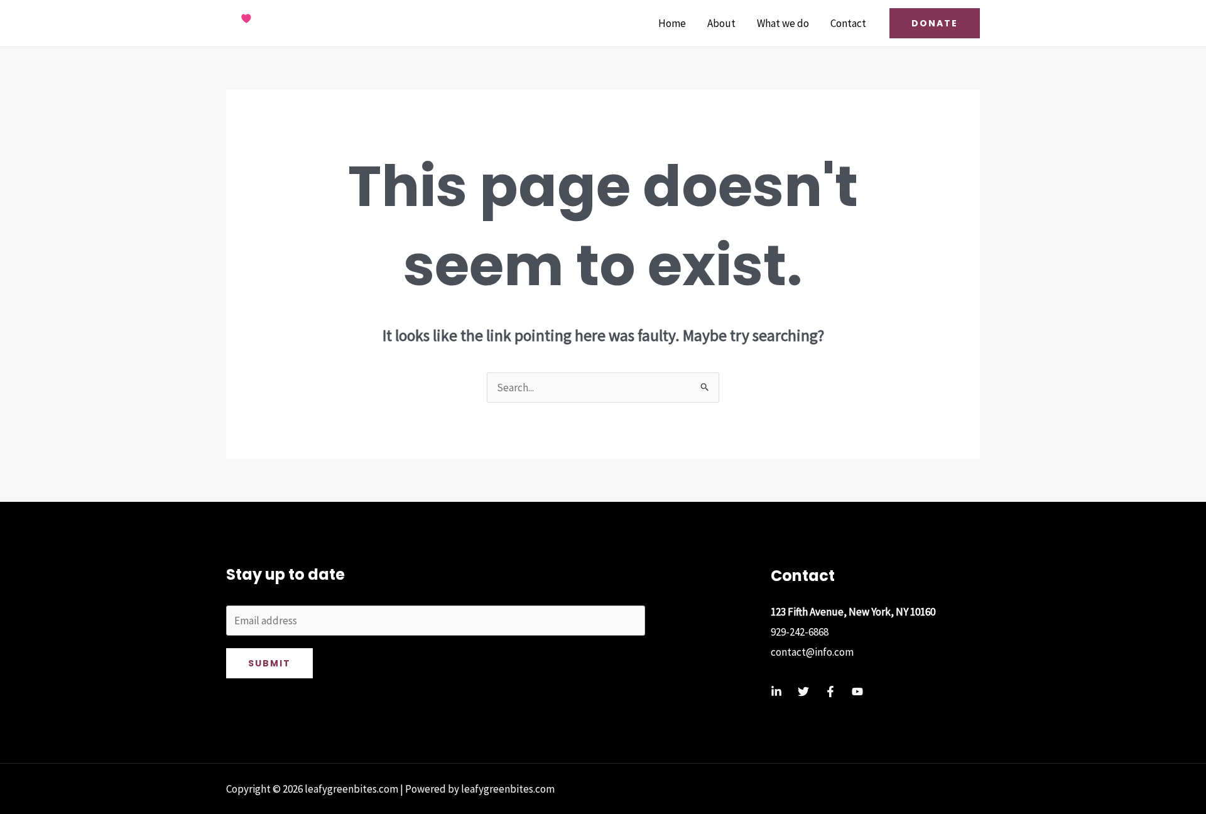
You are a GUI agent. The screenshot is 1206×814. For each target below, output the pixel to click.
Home (672, 23)
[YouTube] (857, 691)
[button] (934, 23)
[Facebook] (830, 691)
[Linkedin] (776, 691)
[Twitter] (803, 691)
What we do (783, 23)
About (721, 23)
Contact (848, 23)
